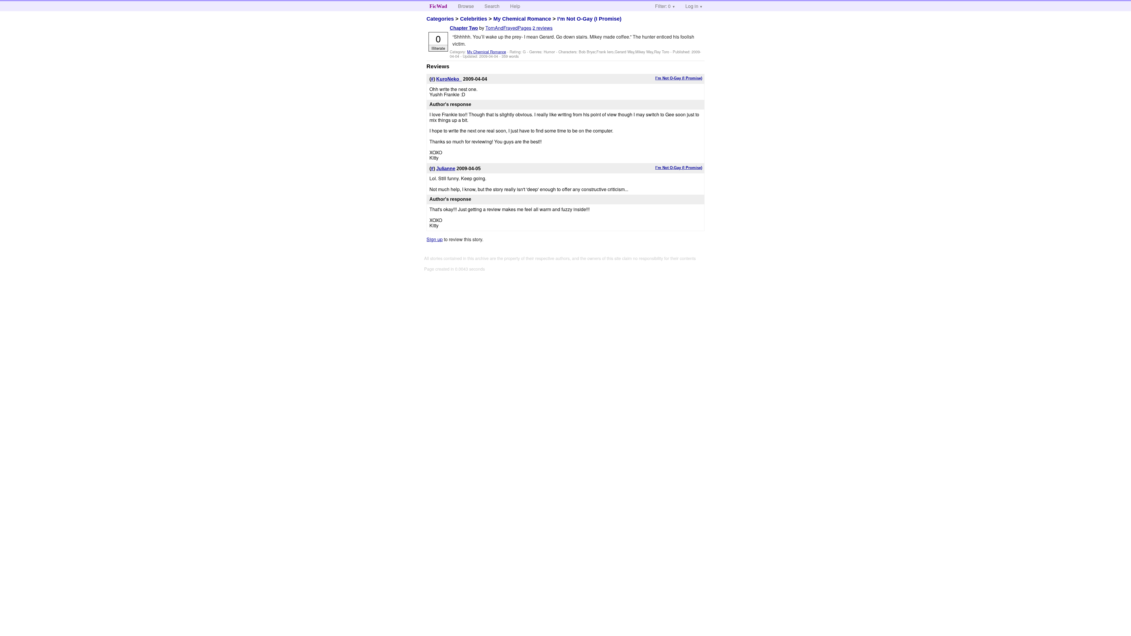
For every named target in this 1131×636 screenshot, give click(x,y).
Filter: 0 (663, 6)
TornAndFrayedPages (508, 27)
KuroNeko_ (449, 79)
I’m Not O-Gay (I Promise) (589, 19)
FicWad (438, 6)
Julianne (445, 168)
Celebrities (473, 19)
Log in (691, 6)
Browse (466, 6)
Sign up (434, 239)
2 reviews (543, 27)
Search (492, 6)
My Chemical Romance (522, 19)
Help (515, 6)
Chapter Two (464, 28)
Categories (440, 19)
